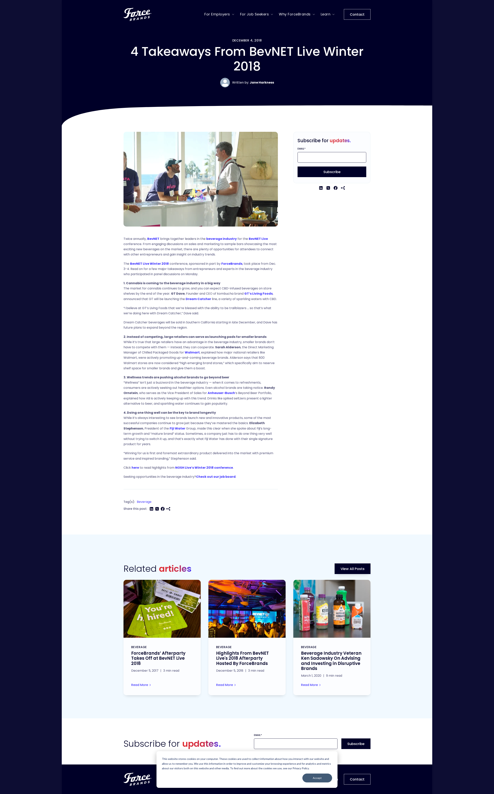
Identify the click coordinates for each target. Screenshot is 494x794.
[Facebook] (162, 509)
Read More (139, 685)
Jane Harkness (262, 82)
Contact (357, 14)
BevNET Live (258, 239)
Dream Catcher (198, 299)
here (135, 467)
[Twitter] (157, 509)
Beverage (144, 502)
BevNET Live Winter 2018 (149, 263)
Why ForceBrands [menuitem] (295, 14)
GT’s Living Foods (258, 293)
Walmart (192, 352)
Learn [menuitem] (326, 14)
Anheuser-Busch (221, 393)
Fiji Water (177, 428)
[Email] (168, 509)
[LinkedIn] (151, 509)
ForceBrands (231, 263)
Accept (317, 778)
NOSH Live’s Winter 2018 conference (204, 467)
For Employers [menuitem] (217, 14)
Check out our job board (216, 476)
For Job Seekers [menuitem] (254, 14)
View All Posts (353, 568)
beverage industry (221, 239)
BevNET (153, 239)
